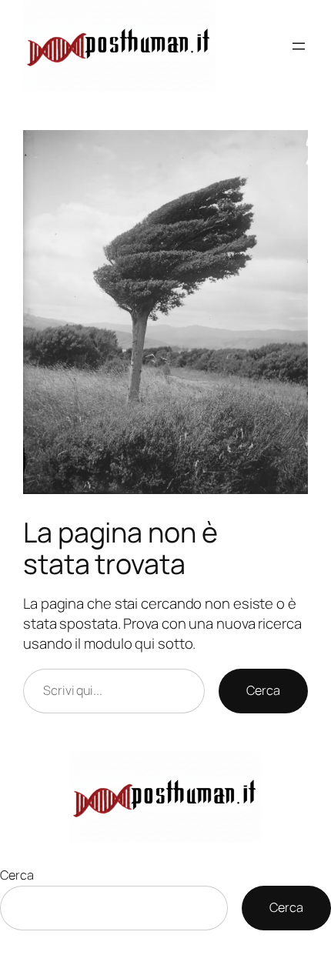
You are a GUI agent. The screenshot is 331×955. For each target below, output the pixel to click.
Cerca (263, 690)
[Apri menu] (298, 46)
